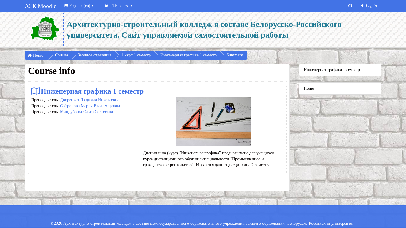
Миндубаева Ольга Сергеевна (86, 112)
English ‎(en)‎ (80, 6)
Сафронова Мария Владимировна (90, 106)
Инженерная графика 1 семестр (92, 91)
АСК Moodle (40, 6)
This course (119, 6)
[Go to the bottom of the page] (350, 6)
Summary (234, 55)
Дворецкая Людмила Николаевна (89, 100)
